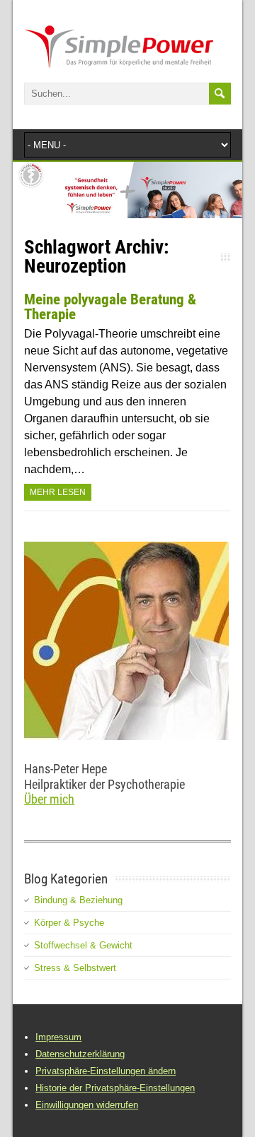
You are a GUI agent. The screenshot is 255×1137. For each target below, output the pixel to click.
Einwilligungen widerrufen (86, 1105)
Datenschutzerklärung (80, 1054)
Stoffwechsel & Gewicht (83, 945)
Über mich (49, 799)
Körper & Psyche (69, 922)
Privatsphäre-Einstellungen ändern (105, 1071)
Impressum (58, 1037)
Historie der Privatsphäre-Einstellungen (115, 1088)
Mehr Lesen (58, 492)
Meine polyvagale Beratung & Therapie (110, 307)
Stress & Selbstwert (75, 968)
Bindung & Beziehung (78, 900)
